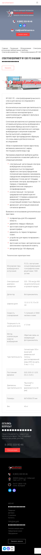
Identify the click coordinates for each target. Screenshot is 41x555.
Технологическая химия (15, 528)
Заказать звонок (22, 34)
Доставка (11, 513)
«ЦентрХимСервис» (8, 2)
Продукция (11, 510)
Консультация (12, 450)
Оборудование (13, 533)
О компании (12, 515)
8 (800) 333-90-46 (24, 21)
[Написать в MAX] (24, 25)
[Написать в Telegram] (20, 25)
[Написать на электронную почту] (12, 548)
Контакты (11, 518)
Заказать (8, 68)
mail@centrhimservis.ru (24, 30)
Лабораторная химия (15, 531)
